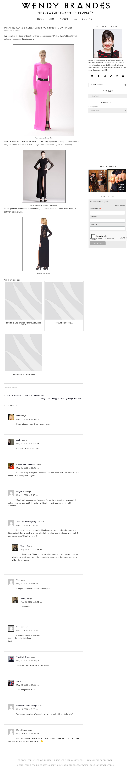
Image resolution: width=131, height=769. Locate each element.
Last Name (93, 225)
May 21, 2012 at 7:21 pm (31, 602)
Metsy (19, 416)
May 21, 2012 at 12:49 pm (27, 468)
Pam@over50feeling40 (26, 464)
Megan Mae (21, 492)
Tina (18, 580)
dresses (14, 387)
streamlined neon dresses (40, 36)
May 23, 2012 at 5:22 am (27, 709)
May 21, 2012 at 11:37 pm (27, 661)
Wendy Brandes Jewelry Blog (65, 7)
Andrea (19, 440)
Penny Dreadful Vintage (26, 706)
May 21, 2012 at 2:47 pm (27, 495)
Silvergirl (20, 627)
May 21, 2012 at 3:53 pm (27, 525)
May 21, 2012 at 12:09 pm (27, 444)
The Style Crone (23, 657)
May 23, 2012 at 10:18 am (27, 733)
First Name (93, 217)
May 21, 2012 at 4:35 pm (27, 584)
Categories (93, 106)
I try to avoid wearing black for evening (56, 144)
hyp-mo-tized (17, 36)
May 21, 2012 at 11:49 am (27, 419)
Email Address (95, 209)
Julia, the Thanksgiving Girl (28, 522)
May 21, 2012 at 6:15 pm (27, 630)
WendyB (24, 546)
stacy (18, 681)
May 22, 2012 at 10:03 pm (27, 685)
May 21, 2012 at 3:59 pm (31, 549)
